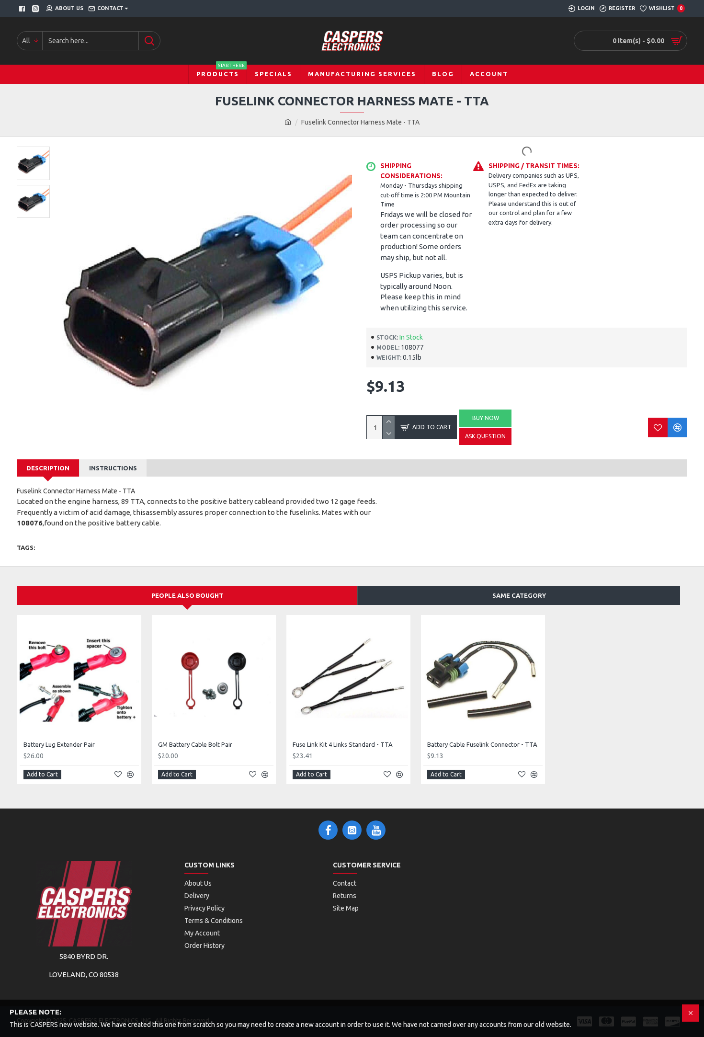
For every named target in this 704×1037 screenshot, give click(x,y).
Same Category (519, 595)
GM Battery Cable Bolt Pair (195, 744)
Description (47, 468)
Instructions (113, 468)
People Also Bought (187, 595)
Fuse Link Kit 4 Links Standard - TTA (343, 744)
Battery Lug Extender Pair (59, 744)
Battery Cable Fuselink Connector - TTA (482, 744)
